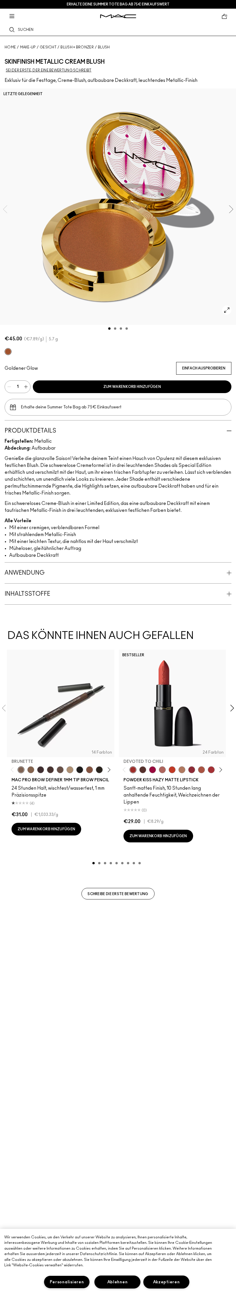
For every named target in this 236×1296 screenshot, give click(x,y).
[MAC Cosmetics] (118, 16)
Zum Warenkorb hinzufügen (132, 386)
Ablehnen (117, 1282)
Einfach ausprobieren (203, 368)
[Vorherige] (13, 769)
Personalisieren (67, 1282)
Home (10, 47)
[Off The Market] (182, 770)
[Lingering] (60, 770)
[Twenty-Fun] (152, 770)
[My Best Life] (172, 770)
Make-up (28, 47)
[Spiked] (99, 770)
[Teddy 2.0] (162, 770)
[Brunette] (21, 770)
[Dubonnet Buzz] (191, 770)
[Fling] (31, 770)
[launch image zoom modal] (226, 310)
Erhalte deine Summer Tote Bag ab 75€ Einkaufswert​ (118, 4)
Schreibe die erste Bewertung (117, 894)
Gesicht (48, 47)
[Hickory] (50, 770)
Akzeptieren (166, 1282)
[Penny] (89, 770)
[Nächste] (107, 769)
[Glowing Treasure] (8, 351)
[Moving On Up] (201, 770)
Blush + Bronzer (77, 47)
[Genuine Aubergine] (40, 770)
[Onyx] (79, 770)
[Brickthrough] (211, 770)
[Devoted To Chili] (133, 770)
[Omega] (70, 770)
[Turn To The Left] (142, 770)
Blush (104, 47)
